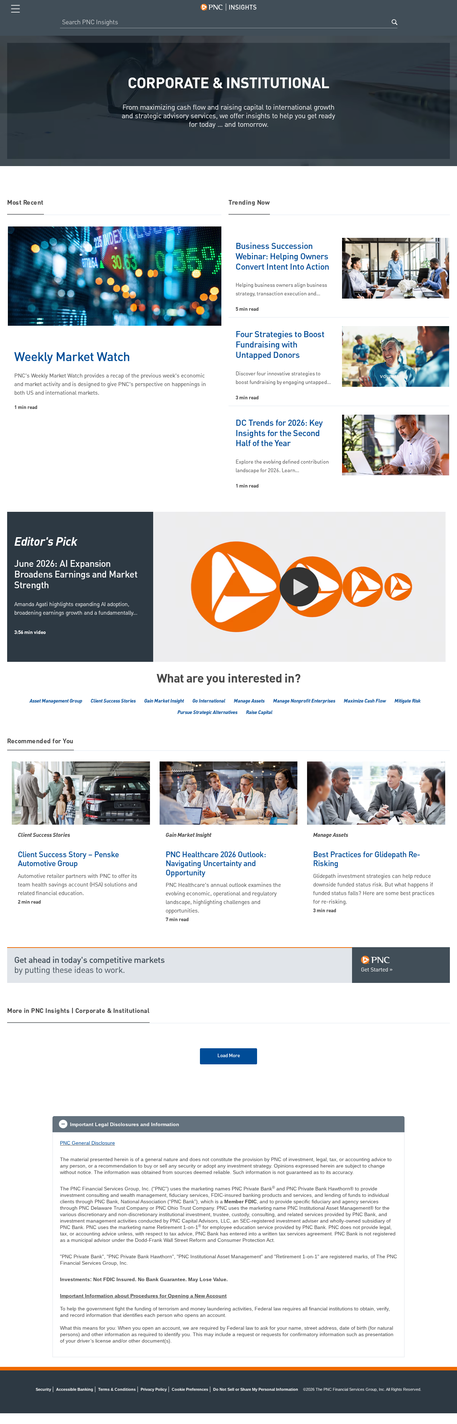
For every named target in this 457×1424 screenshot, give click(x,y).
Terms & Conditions (117, 1389)
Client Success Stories (113, 701)
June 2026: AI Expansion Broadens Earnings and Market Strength (75, 574)
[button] (228, 1124)
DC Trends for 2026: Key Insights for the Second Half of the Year (279, 433)
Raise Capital (259, 712)
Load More (228, 1056)
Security (43, 1389)
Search (394, 22)
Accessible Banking (74, 1389)
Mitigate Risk (408, 701)
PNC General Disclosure (87, 1143)
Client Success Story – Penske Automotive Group (68, 859)
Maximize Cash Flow (365, 701)
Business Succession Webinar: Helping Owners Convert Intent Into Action (282, 256)
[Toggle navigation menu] (15, 9)
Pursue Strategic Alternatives (207, 712)
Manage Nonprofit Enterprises (304, 701)
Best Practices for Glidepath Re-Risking (366, 859)
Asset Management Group (56, 701)
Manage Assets (249, 701)
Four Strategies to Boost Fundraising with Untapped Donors (280, 345)
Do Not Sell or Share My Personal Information (255, 1389)
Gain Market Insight (164, 701)
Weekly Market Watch (72, 357)
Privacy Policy (154, 1389)
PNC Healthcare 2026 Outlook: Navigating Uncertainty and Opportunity (216, 864)
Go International (208, 701)
